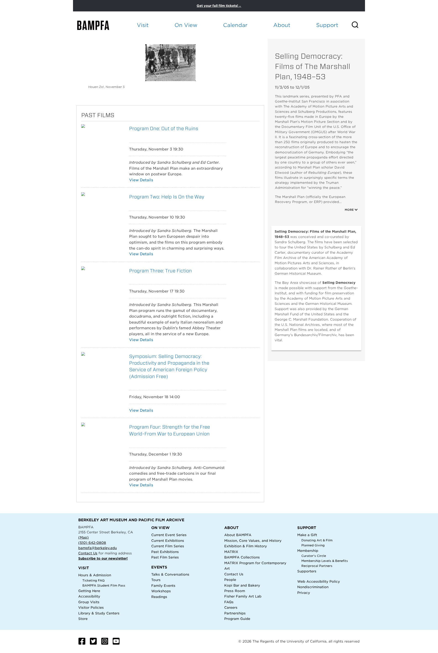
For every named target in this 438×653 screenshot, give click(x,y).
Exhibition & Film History (245, 546)
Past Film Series (165, 557)
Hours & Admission (94, 575)
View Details (141, 180)
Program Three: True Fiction (160, 271)
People (230, 580)
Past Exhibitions (165, 552)
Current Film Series (167, 546)
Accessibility (89, 596)
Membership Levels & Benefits (324, 561)
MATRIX (231, 552)
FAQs (229, 602)
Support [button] (327, 25)
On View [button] (186, 25)
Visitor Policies (91, 607)
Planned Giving (313, 545)
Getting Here (89, 591)
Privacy (303, 593)
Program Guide (237, 619)
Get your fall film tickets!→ (219, 6)
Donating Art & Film (317, 540)
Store (83, 619)
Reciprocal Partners (316, 566)
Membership (307, 551)
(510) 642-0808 (92, 543)
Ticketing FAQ (93, 580)
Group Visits (88, 602)
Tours (156, 580)
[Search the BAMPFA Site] (358, 25)
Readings (159, 597)
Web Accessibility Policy (318, 581)
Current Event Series (169, 535)
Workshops (161, 591)
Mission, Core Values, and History (253, 540)
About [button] (281, 25)
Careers (230, 607)
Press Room (234, 591)
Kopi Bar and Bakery (242, 585)
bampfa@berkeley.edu (97, 548)
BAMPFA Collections (242, 557)
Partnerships (235, 613)
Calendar (235, 25)
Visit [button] (143, 25)
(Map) (83, 537)
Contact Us (87, 553)
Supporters (306, 571)
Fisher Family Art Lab (242, 596)
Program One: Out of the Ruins (163, 128)
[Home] (97, 25)
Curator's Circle (313, 556)
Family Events (163, 585)
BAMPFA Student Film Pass (103, 585)
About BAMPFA (237, 535)
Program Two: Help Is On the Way (166, 197)
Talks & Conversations (170, 574)
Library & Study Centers (99, 613)
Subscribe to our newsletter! (103, 558)
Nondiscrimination (312, 587)
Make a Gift (307, 535)
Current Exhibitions (167, 540)
